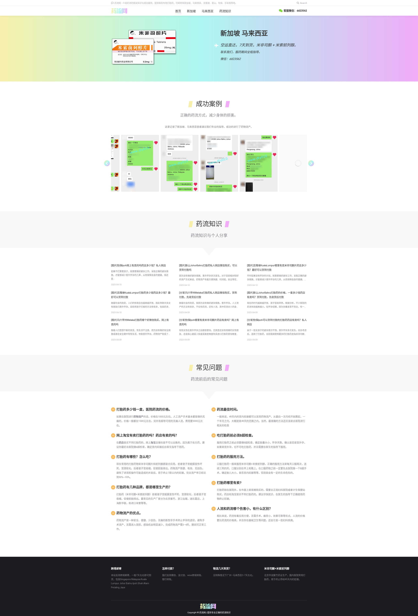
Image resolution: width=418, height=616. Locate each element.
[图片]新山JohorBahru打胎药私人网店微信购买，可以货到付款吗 (208, 267)
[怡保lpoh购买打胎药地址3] (130, 163)
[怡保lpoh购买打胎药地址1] (169, 163)
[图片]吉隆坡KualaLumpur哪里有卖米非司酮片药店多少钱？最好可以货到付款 (276, 267)
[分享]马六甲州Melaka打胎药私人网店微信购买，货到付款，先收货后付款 (208, 295)
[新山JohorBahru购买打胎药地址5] (209, 163)
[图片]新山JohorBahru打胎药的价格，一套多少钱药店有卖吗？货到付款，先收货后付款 (276, 295)
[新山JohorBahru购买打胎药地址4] (248, 163)
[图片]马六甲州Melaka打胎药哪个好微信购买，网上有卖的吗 (140, 322)
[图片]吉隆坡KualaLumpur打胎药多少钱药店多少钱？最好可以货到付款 (140, 295)
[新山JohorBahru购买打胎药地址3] (288, 163)
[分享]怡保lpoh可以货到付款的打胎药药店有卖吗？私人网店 (277, 322)
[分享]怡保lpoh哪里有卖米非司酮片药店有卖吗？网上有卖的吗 (209, 322)
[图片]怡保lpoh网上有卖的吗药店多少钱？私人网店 (138, 265)
